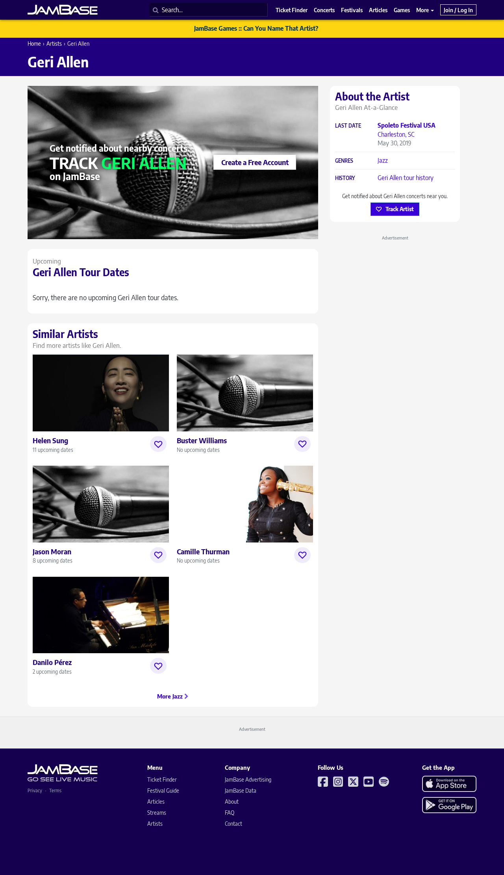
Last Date (348, 125)
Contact (233, 823)
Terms (55, 790)
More (423, 9)
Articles (156, 801)
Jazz (383, 160)
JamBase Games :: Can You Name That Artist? (256, 28)
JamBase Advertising (248, 779)
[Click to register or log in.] (158, 444)
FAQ (229, 812)
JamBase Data (240, 790)
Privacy (35, 790)
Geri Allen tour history (406, 178)
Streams (156, 812)
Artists (54, 43)
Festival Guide (163, 790)
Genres (344, 160)
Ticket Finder (162, 779)
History (345, 178)
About (232, 801)
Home (34, 43)
